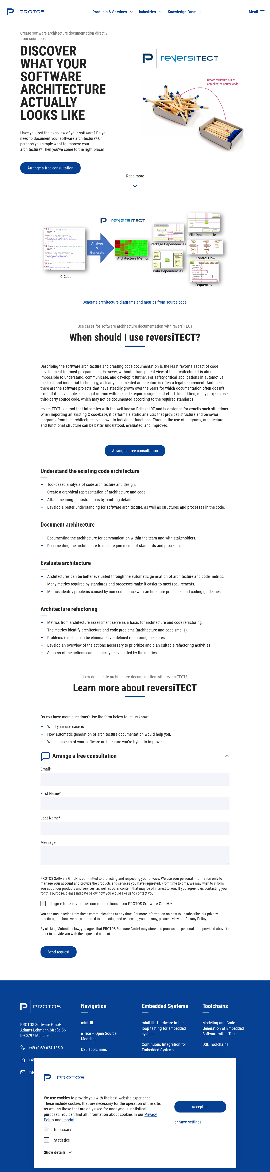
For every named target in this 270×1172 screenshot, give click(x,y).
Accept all (200, 1106)
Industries (147, 11)
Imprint (68, 1119)
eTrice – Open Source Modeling (98, 1036)
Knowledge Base (182, 11)
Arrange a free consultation (50, 167)
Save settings (190, 1122)
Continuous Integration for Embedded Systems (164, 1047)
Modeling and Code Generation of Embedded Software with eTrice (223, 1028)
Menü (253, 11)
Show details (55, 1152)
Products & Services (109, 11)
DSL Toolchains (94, 1049)
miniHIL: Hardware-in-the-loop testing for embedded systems (164, 1028)
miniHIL (87, 1022)
